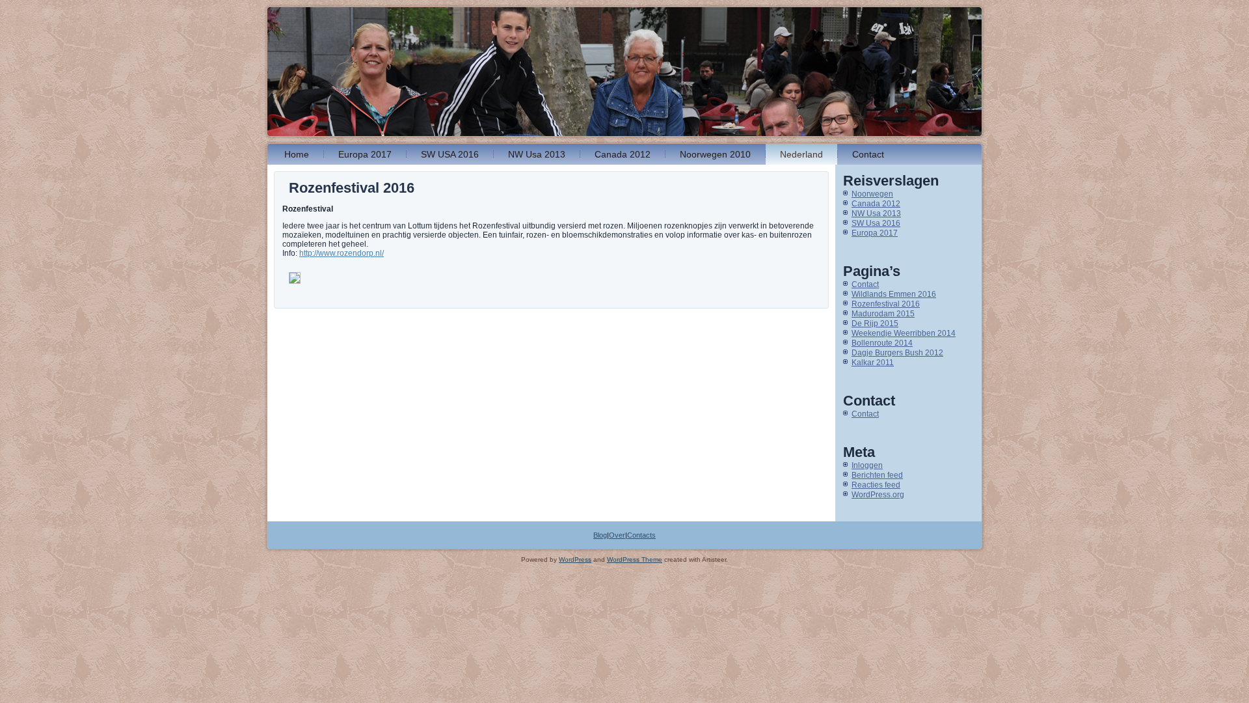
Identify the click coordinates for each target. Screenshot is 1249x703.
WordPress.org (878, 494)
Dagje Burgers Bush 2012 (897, 352)
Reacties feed (876, 484)
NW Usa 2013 (536, 154)
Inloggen (867, 465)
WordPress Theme (634, 559)
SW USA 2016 (450, 154)
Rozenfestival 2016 (886, 304)
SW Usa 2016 (876, 223)
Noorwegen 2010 (715, 154)
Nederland (801, 154)
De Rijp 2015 (875, 323)
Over (617, 535)
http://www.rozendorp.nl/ (341, 253)
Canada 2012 (623, 154)
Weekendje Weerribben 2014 (904, 333)
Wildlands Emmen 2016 (894, 294)
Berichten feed (877, 475)
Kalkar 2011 (873, 362)
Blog (600, 535)
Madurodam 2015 (883, 313)
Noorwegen (872, 194)
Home (296, 154)
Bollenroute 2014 (882, 343)
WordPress (575, 559)
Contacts (641, 535)
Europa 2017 (365, 154)
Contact (868, 154)
